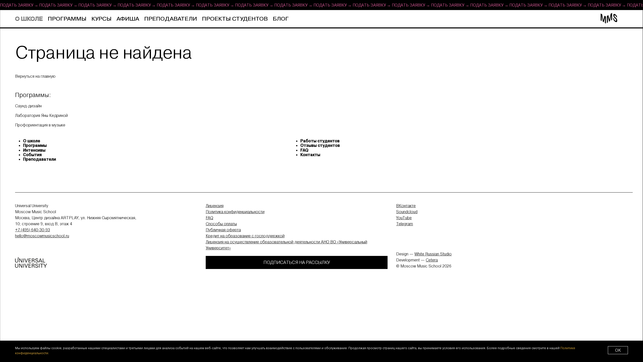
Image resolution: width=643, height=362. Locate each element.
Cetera (432, 259)
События (32, 154)
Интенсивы (34, 150)
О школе (29, 19)
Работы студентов (320, 140)
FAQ (304, 150)
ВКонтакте (406, 205)
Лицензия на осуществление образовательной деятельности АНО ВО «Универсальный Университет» (286, 244)
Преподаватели (170, 19)
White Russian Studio (433, 253)
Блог (281, 19)
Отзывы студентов (320, 145)
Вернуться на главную (35, 76)
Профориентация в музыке (40, 124)
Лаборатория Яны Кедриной (41, 115)
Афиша (128, 19)
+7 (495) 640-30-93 (32, 229)
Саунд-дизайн (28, 105)
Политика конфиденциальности (235, 211)
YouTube (404, 217)
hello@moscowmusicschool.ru (42, 235)
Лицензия (215, 205)
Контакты (310, 154)
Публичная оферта (223, 229)
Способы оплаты (221, 223)
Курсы (101, 19)
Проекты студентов (235, 19)
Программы (67, 19)
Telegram (404, 223)
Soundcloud (406, 211)
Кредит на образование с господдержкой (245, 235)
